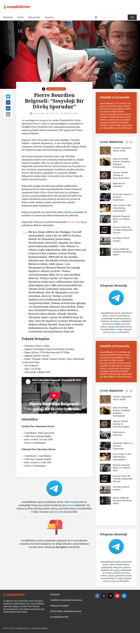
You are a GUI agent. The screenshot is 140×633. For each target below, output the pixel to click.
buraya (70, 505)
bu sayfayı (109, 128)
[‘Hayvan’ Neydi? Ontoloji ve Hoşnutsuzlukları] (105, 175)
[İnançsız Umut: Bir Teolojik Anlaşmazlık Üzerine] (105, 229)
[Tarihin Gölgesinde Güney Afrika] (105, 150)
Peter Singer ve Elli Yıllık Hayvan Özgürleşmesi (122, 208)
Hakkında (55, 594)
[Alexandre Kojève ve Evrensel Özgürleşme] (105, 197)
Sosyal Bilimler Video (56, 89)
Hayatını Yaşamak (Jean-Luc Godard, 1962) (121, 219)
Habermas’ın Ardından (119, 184)
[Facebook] (97, 596)
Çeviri (20, 17)
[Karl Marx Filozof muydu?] (105, 240)
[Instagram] (110, 596)
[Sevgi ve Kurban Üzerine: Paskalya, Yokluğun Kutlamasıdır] (105, 161)
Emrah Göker (74, 221)
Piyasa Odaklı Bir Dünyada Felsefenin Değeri (122, 252)
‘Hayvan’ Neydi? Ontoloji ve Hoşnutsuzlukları (121, 175)
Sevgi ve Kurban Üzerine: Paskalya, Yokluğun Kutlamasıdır (121, 162)
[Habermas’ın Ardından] (105, 186)
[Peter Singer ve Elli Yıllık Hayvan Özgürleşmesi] (105, 208)
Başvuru (49, 17)
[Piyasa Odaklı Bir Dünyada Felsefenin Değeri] (105, 251)
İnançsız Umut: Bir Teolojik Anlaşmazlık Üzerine (122, 230)
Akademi (8, 17)
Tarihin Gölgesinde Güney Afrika (122, 149)
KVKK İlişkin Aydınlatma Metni (65, 611)
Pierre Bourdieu (39, 113)
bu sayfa (59, 511)
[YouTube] (117, 596)
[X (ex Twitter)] (104, 596)
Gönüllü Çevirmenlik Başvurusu (66, 600)
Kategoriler (34, 17)
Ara (132, 17)
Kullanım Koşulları (59, 605)
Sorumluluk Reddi (59, 617)
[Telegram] (124, 596)
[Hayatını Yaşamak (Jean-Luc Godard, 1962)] (105, 218)
